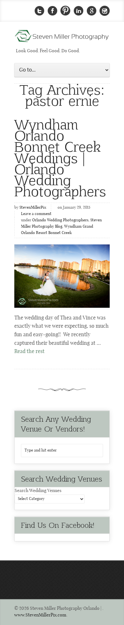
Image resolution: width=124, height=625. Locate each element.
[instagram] (105, 11)
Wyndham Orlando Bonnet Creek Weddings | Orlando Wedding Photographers (60, 157)
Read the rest (29, 352)
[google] (91, 11)
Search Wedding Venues (38, 490)
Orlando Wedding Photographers (60, 220)
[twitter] (39, 11)
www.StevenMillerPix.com (40, 615)
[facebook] (52, 11)
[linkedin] (78, 11)
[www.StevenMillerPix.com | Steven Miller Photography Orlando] (62, 276)
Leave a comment (36, 214)
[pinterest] (65, 11)
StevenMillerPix (32, 207)
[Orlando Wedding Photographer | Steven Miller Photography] (62, 38)
